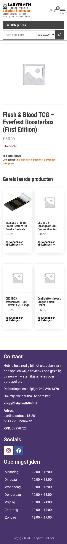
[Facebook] (18, 450)
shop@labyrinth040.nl (20, 403)
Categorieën (18, 25)
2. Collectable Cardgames (30, 159)
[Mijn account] (51, 10)
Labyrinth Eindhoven (16, 11)
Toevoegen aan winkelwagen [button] (14, 243)
